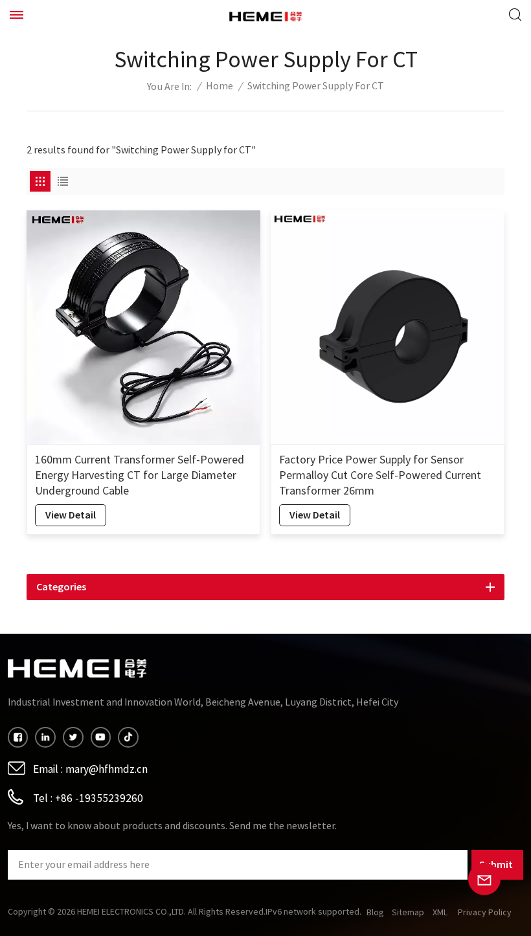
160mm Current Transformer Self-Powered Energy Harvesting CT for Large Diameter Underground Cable (139, 475)
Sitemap (408, 913)
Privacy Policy (485, 913)
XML (440, 913)
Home (219, 86)
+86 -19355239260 (99, 798)
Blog (375, 913)
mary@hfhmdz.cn (106, 769)
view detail (70, 515)
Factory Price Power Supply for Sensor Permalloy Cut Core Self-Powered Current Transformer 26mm (380, 475)
